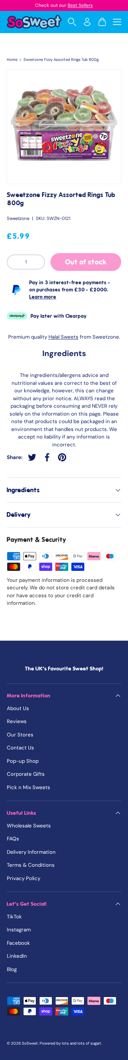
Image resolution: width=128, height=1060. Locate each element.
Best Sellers (80, 5)
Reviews (17, 721)
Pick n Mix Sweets (28, 787)
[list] (64, 127)
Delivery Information (31, 852)
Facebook (18, 943)
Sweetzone (18, 218)
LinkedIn (17, 956)
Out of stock (85, 262)
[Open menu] (117, 21)
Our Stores (20, 734)
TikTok (14, 916)
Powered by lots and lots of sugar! (70, 1043)
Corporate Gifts (26, 774)
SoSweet (30, 1043)
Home (12, 60)
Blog (12, 969)
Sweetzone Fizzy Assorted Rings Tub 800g (61, 60)
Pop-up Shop (23, 761)
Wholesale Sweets (29, 825)
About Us (18, 708)
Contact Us (20, 747)
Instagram (19, 929)
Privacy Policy (23, 878)
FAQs (13, 838)
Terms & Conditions (31, 865)
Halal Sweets (63, 336)
